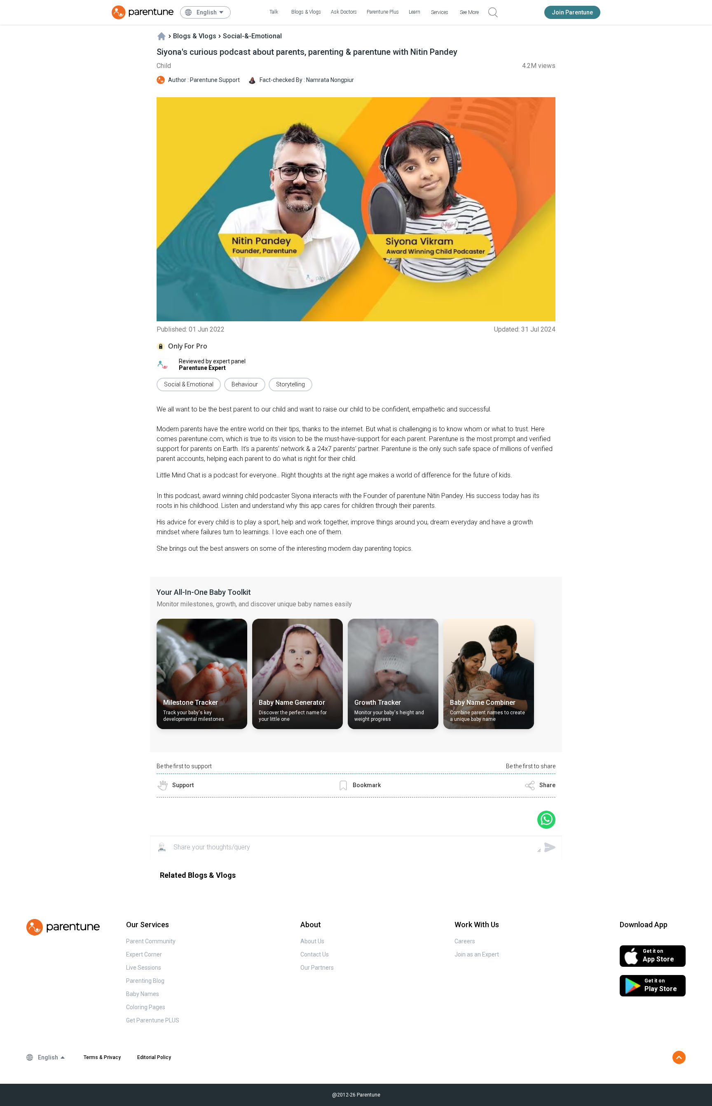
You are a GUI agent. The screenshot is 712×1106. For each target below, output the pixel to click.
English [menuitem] (207, 12)
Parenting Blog (145, 980)
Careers (464, 941)
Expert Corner (144, 954)
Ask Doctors (344, 12)
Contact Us (314, 954)
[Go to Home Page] (142, 12)
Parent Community (151, 941)
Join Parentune (572, 12)
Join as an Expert (476, 954)
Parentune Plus (383, 12)
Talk (273, 12)
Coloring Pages (145, 1007)
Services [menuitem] (439, 12)
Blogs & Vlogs (306, 12)
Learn (414, 12)
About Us (312, 941)
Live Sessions (143, 967)
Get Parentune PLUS (152, 1020)
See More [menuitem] (469, 12)
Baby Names (142, 994)
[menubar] (210, 12)
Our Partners (317, 967)
